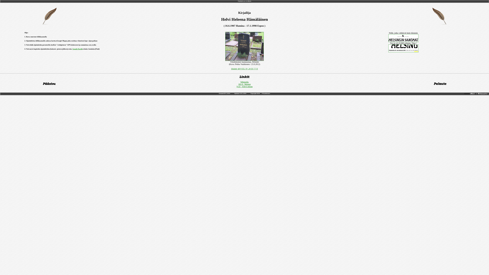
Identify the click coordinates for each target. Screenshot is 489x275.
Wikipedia (244, 82)
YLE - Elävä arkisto (244, 87)
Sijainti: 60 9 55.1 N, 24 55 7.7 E (244, 69)
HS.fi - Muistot (245, 84)
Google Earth (77, 49)
